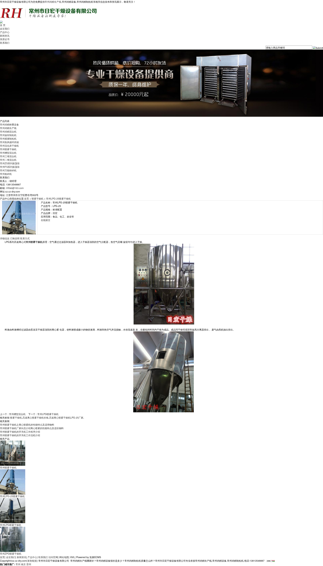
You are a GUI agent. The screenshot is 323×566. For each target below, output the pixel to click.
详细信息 (4, 238)
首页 (26, 198)
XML (72, 557)
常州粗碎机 (6, 174)
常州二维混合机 (8, 159)
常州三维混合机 (8, 156)
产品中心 (4, 32)
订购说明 (15, 238)
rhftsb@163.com (15, 188)
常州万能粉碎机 (8, 170)
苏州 (28, 564)
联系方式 (25, 238)
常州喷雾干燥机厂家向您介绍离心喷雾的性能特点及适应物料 (32, 428)
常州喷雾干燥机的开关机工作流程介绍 (20, 435)
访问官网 (53, 557)
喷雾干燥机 (37, 198)
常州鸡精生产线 (53, 1)
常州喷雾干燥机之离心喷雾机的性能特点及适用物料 (27, 424)
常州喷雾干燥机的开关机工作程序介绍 (20, 431)
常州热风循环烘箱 (9, 142)
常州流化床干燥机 (9, 145)
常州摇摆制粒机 (8, 138)
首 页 (2, 25)
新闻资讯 (4, 35)
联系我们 (4, 42)
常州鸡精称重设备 (9, 124)
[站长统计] (270, 560)
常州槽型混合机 (8, 152)
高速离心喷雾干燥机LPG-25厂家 (66, 417)
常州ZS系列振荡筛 (10, 163)
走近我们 (4, 28)
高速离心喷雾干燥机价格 (35, 417)
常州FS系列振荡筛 (10, 166)
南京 (23, 564)
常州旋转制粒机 (8, 135)
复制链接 (32, 560)
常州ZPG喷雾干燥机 (10, 553)
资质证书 (4, 39)
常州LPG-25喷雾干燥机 (58, 198)
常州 (18, 564)
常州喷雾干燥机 (8, 149)
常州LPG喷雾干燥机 (48, 414)
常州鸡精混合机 (8, 131)
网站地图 (64, 557)
